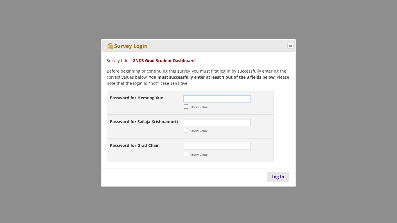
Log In (277, 176)
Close (290, 46)
